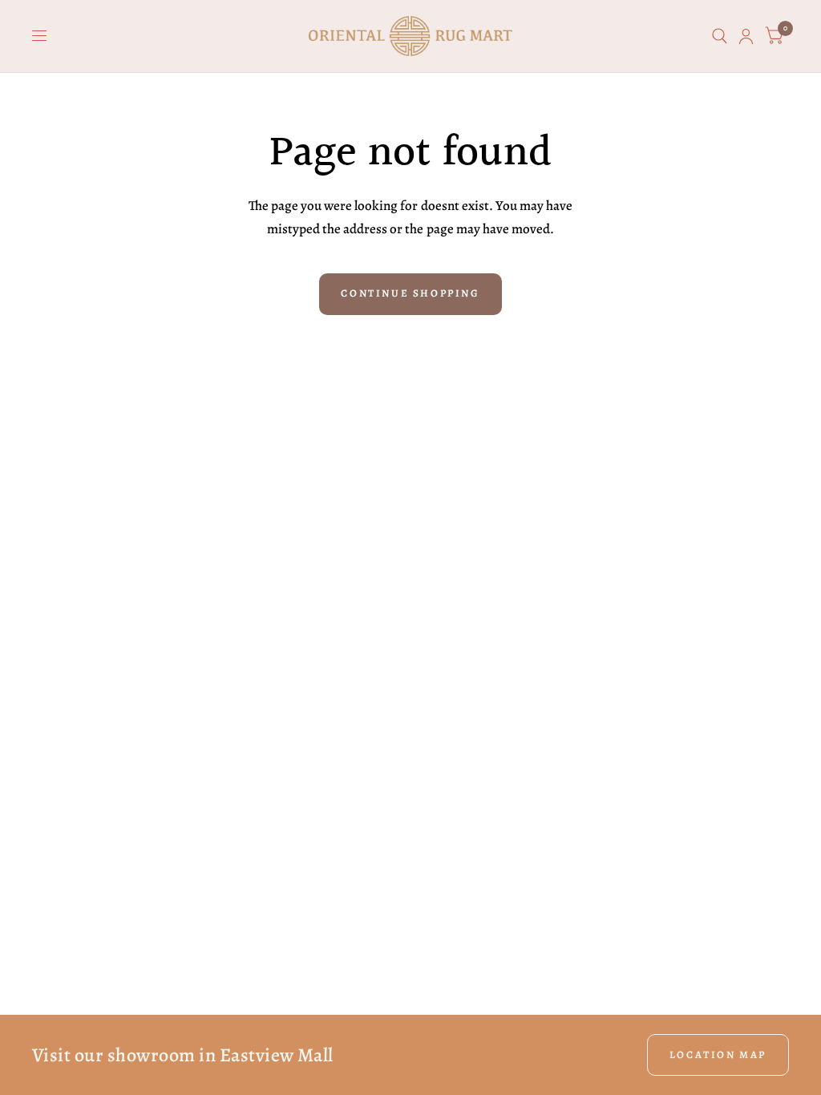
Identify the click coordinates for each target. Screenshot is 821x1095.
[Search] (719, 36)
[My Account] (746, 36)
